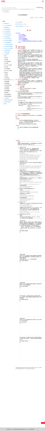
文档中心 (14, 7)
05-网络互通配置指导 (7, 33)
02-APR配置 (6, 59)
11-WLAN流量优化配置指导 (8, 44)
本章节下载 (19, 24)
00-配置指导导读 (6, 23)
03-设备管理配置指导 (7, 29)
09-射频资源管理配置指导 (7, 40)
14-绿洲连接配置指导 (7, 50)
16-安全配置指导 (6, 54)
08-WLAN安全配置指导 (7, 38)
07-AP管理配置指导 (6, 36)
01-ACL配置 (6, 57)
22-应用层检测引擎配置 (7, 96)
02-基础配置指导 (6, 27)
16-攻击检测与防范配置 (7, 85)
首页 (2, 7)
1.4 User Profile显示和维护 (22, 38)
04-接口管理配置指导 (7, 31)
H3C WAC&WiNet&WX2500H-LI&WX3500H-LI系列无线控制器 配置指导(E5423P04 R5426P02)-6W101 (18, 9)
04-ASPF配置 (6, 63)
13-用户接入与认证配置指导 (8, 48)
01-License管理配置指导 (7, 25)
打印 (37, 17)
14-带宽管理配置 (6, 81)
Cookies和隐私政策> (30, 429)
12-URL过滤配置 (6, 77)
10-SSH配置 (6, 74)
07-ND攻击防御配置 (7, 68)
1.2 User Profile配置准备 (22, 35)
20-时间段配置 (6, 92)
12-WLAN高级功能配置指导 (8, 46)
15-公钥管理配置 (6, 83)
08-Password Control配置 (8, 70)
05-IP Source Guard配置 (8, 65)
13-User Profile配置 (7, 79)
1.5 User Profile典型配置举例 (23, 39)
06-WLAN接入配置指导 (7, 34)
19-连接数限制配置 (7, 90)
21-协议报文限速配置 (7, 94)
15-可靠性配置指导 (6, 52)
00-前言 (5, 55)
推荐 (32, 17)
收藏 (42, 17)
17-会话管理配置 (6, 87)
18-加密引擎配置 (6, 88)
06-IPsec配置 (6, 66)
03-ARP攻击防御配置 (7, 61)
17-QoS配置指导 (6, 98)
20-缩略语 (5, 103)
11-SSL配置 (6, 76)
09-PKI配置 (5, 72)
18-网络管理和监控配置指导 (8, 99)
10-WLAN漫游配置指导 (7, 42)
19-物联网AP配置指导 (7, 101)
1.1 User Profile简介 (21, 34)
